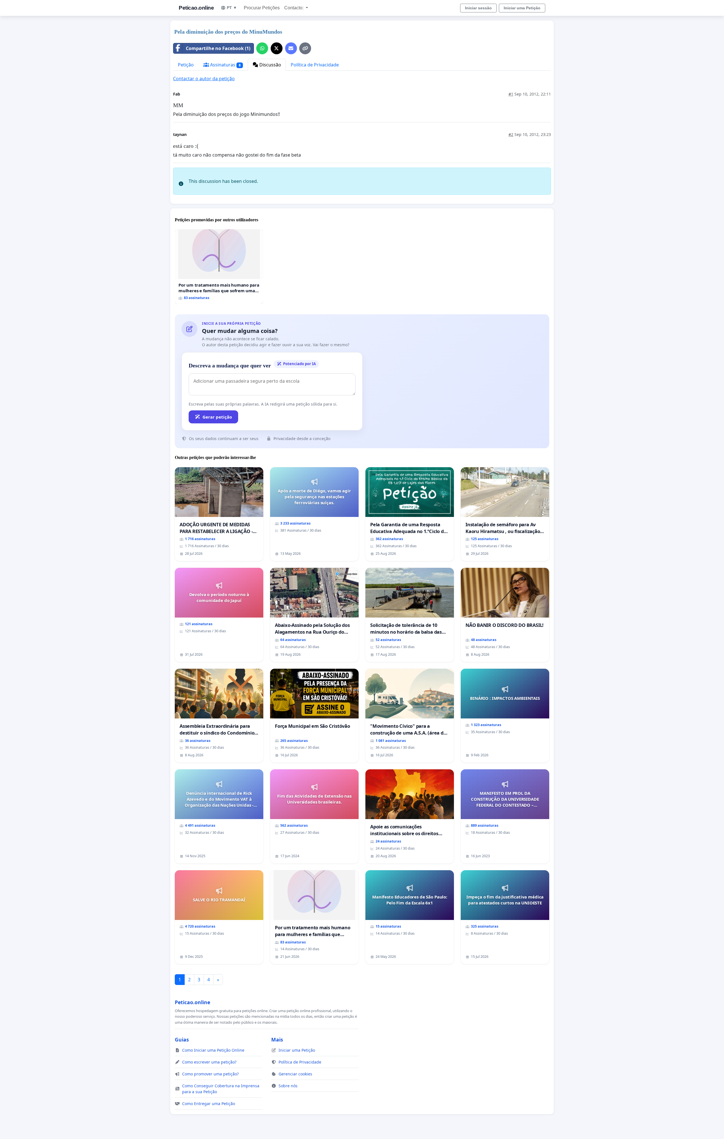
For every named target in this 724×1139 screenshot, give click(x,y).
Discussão (269, 65)
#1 (510, 94)
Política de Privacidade (315, 65)
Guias (182, 1039)
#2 (510, 134)
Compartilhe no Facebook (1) (218, 48)
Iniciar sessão (478, 8)
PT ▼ (232, 7)
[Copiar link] (305, 48)
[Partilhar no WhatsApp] (262, 48)
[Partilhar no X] (277, 48)
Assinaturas (225, 65)
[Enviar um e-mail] (291, 48)
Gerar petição (217, 417)
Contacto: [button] (294, 7)
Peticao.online (196, 8)
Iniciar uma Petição (522, 8)
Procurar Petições (262, 7)
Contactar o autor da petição (204, 78)
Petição (186, 65)
